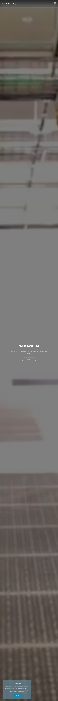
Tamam (17, 695)
